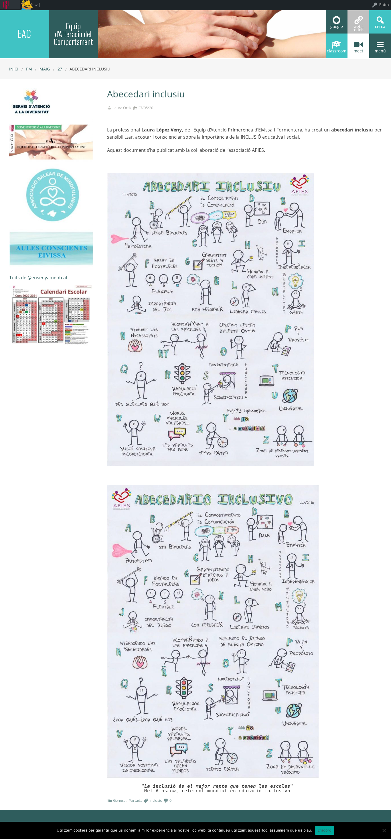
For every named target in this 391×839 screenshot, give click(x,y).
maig (45, 69)
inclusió (155, 800)
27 (60, 69)
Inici (13, 69)
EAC (24, 33)
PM (29, 69)
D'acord (325, 830)
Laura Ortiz (121, 108)
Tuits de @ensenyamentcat (38, 277)
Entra (384, 4)
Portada (135, 800)
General (119, 800)
